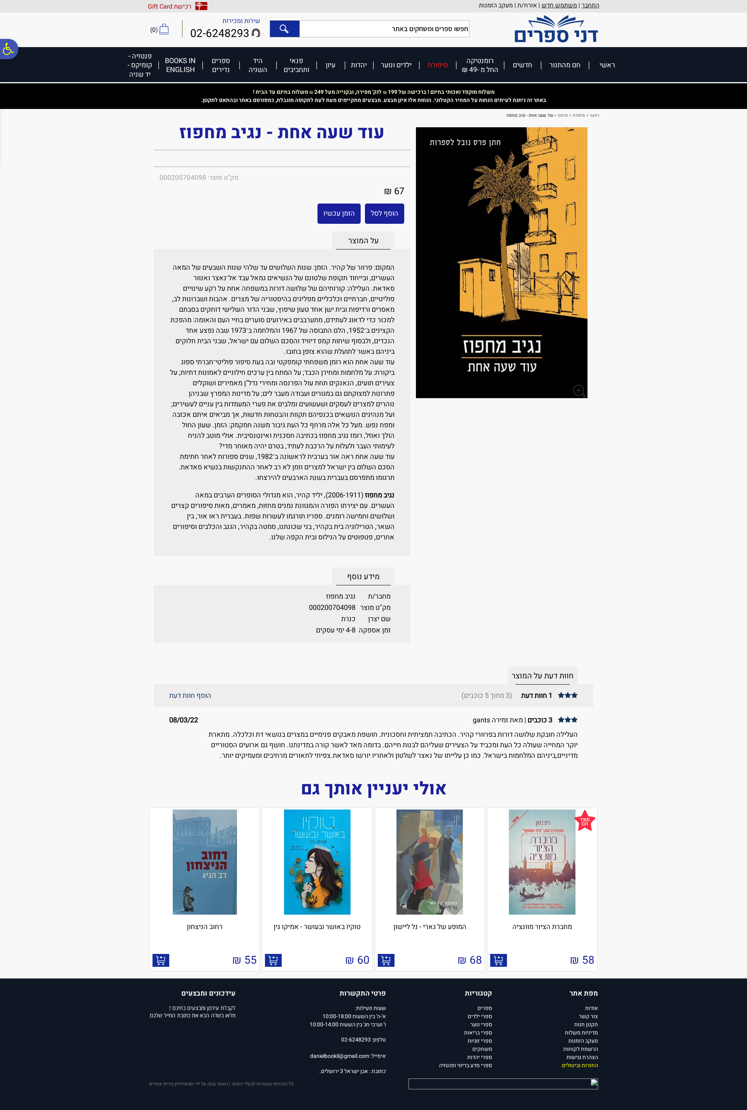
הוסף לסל (384, 213)
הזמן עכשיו (339, 213)
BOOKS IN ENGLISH (180, 65)
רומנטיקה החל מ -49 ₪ (480, 65)
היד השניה (258, 65)
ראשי (607, 65)
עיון (330, 65)
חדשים (522, 65)
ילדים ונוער (396, 65)
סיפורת (438, 65)
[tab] (363, 240)
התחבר (590, 5)
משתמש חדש (559, 5)
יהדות (359, 65)
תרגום (563, 115)
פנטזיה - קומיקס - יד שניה (140, 65)
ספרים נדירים (221, 65)
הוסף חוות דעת (190, 695)
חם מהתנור (564, 65)
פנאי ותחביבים (296, 65)
